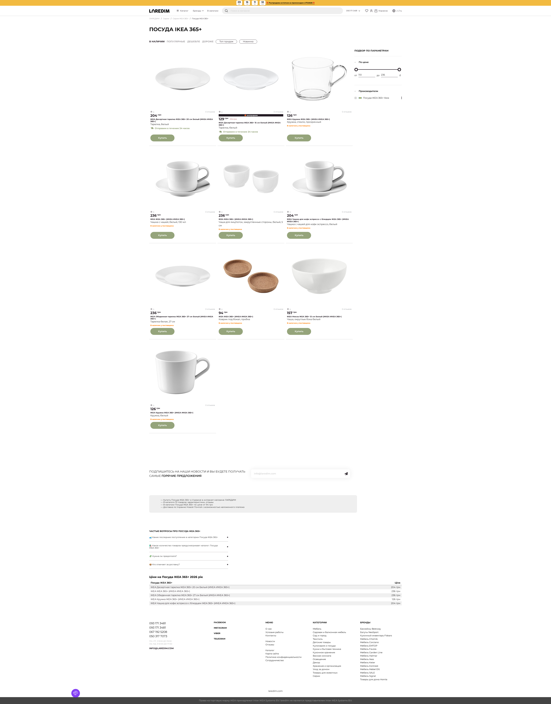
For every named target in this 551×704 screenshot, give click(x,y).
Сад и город (319, 635)
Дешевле (193, 41)
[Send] (346, 473)
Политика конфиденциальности (283, 657)
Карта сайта (272, 653)
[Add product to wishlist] (213, 52)
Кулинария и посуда (324, 645)
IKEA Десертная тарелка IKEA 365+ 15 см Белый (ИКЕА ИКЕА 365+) (250, 124)
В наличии (212, 10)
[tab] (188, 537)
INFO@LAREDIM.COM (161, 648)
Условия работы (274, 632)
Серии (166, 18)
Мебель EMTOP (368, 645)
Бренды (197, 10)
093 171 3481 (351, 10)
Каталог (184, 10)
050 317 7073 (158, 636)
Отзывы (269, 644)
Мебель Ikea (367, 659)
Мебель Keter (367, 662)
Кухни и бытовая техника (327, 649)
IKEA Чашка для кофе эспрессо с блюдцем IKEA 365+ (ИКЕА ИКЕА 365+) (318, 220)
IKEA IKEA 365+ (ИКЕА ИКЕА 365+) (167, 219)
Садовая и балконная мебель (329, 632)
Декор (316, 662)
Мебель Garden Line (371, 652)
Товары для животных (325, 672)
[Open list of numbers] (359, 11)
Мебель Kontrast (369, 666)
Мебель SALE (367, 672)
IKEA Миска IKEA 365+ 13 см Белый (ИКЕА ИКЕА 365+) (314, 317)
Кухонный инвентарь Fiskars (376, 635)
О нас (268, 628)
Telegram (219, 638)
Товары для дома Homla (373, 679)
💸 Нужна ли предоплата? (163, 556)
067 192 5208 (158, 632)
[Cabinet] (371, 10)
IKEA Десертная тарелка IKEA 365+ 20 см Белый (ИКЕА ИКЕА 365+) (181, 120)
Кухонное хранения (324, 652)
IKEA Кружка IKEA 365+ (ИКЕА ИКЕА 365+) (308, 119)
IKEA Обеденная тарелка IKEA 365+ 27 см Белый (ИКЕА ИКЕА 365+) (181, 318)
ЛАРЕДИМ (154, 18)
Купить (162, 138)
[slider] (356, 69)
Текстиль (318, 639)
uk (397, 10)
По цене (364, 62)
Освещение (319, 659)
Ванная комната (322, 655)
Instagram (220, 628)
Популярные (176, 41)
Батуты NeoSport (369, 632)
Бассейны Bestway (370, 628)
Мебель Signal (368, 676)
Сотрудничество (274, 660)
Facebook (220, 622)
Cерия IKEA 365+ (180, 18)
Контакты (270, 635)
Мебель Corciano (369, 642)
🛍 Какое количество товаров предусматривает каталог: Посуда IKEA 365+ (183, 546)
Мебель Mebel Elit (370, 669)
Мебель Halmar (368, 655)
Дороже (208, 41)
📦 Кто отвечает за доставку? (164, 564)
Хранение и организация (327, 666)
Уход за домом (321, 669)
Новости (270, 641)
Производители (368, 91)
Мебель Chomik (369, 639)
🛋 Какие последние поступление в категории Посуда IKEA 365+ (183, 537)
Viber (217, 633)
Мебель (317, 628)
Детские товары (322, 642)
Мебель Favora (368, 649)
